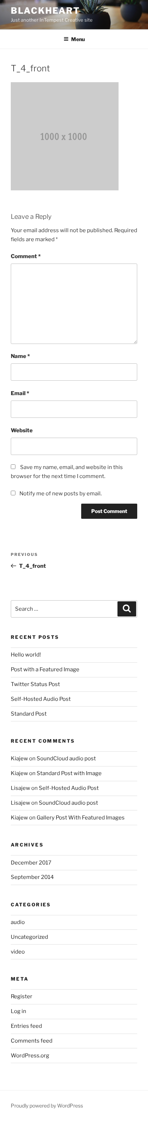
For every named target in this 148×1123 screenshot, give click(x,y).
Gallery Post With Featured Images (81, 817)
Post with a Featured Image (45, 669)
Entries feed (26, 1026)
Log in (18, 1011)
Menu (78, 39)
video (18, 952)
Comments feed (31, 1041)
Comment (26, 256)
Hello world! (26, 654)
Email (20, 393)
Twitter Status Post (35, 684)
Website (22, 430)
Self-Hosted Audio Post (41, 699)
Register (21, 996)
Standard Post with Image (69, 773)
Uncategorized (29, 937)
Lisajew (20, 788)
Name (20, 356)
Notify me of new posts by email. (60, 493)
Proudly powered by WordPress (47, 1105)
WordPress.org (30, 1055)
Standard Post (29, 714)
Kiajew (19, 758)
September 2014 (32, 877)
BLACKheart (45, 10)
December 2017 (31, 862)
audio (18, 922)
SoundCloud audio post (66, 758)
